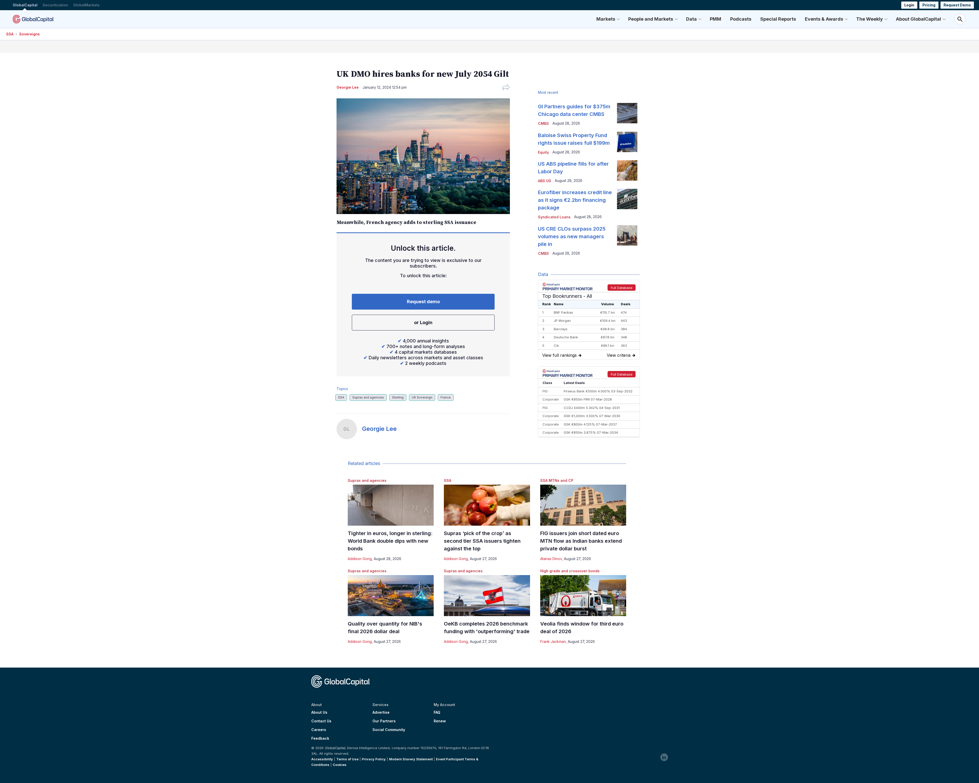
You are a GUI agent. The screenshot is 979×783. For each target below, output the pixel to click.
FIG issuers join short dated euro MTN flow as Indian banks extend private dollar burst (581, 541)
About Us (319, 712)
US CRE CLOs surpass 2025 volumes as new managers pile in (572, 236)
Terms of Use (347, 759)
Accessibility (322, 759)
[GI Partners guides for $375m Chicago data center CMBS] (627, 113)
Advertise (381, 712)
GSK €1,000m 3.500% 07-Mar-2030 (592, 416)
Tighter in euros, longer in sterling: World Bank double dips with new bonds (390, 541)
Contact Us (321, 721)
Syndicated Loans (554, 217)
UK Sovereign (422, 397)
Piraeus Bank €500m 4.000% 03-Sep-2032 (598, 391)
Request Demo (957, 5)
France (446, 397)
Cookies (339, 765)
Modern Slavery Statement (411, 759)
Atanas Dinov (551, 558)
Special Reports (778, 19)
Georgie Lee (379, 428)
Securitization (55, 5)
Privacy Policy (374, 759)
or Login (423, 322)
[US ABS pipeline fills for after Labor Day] (627, 170)
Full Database (622, 288)
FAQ (437, 712)
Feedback (320, 738)
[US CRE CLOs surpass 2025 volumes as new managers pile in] (627, 235)
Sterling (398, 397)
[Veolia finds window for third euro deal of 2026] (583, 595)
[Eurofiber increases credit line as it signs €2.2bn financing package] (627, 199)
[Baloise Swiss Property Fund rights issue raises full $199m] (627, 142)
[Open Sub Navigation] (618, 19)
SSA (10, 34)
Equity (543, 152)
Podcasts (740, 19)
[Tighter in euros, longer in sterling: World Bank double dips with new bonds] (391, 505)
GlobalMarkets (86, 5)
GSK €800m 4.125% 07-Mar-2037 (590, 424)
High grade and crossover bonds (570, 571)
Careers (318, 730)
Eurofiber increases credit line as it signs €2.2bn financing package (575, 200)
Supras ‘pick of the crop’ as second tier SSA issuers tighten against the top (482, 541)
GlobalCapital (25, 5)
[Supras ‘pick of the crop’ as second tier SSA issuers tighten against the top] (487, 505)
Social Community (388, 730)
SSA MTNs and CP (556, 480)
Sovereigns (29, 34)
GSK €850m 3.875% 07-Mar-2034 (591, 432)
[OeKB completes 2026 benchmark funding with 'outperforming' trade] (487, 595)
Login (909, 5)
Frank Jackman (553, 641)
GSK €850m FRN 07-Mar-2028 (588, 399)
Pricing (928, 5)
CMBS (543, 123)
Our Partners (384, 721)
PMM (715, 19)
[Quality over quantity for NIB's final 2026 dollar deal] (391, 595)
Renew (440, 721)
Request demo (423, 301)
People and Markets (650, 19)
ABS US (544, 181)
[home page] (33, 19)
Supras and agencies (368, 397)
